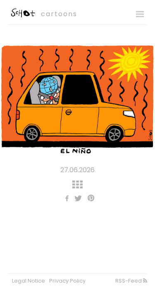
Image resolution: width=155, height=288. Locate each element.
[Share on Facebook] (65, 199)
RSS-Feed (129, 280)
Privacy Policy (67, 280)
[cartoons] (22, 15)
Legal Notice (28, 280)
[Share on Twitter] (76, 199)
